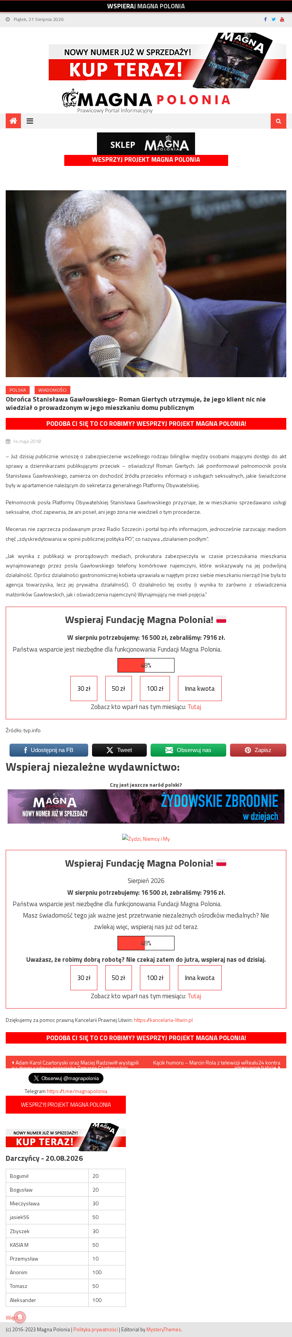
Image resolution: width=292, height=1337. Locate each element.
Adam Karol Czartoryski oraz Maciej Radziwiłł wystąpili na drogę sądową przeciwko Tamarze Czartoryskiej (75, 1063)
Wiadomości (52, 390)
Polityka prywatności (95, 1329)
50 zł (118, 688)
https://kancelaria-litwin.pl (163, 1020)
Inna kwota (200, 688)
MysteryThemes (163, 1329)
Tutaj (194, 707)
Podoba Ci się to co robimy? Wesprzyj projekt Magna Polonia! (146, 424)
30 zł (83, 688)
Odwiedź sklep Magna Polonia (146, 143)
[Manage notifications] (20, 1317)
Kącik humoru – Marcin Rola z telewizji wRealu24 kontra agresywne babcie (216, 1063)
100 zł (155, 688)
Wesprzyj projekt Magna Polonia (146, 159)
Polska (18, 390)
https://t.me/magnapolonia (77, 1091)
